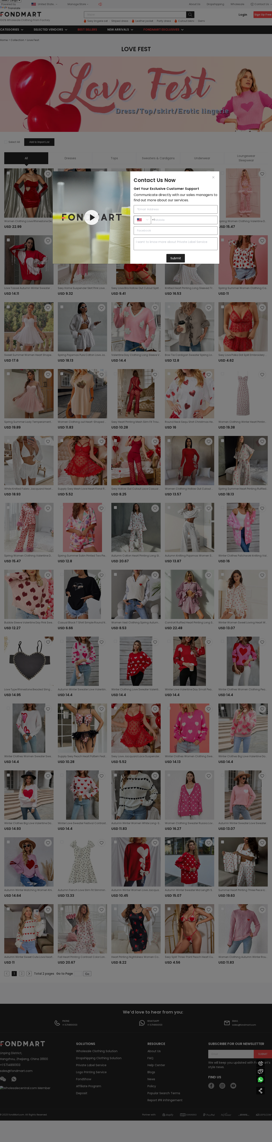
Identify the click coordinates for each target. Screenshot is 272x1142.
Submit (175, 258)
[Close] (213, 177)
